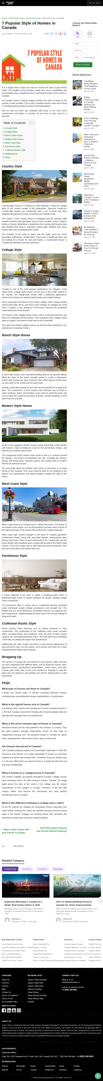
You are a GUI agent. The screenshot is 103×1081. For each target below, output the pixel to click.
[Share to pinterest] (60, 34)
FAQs (7, 157)
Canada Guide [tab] (10, 869)
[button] (78, 34)
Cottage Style (11, 132)
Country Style (11, 128)
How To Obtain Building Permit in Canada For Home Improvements (74, 903)
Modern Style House (14, 139)
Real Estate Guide (33, 18)
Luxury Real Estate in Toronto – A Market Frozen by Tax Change (91, 160)
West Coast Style (13, 143)
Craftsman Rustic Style (15, 150)
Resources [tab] (27, 869)
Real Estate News (16, 18)
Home (4, 18)
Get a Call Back (84, 65)
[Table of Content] (31, 123)
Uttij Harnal (15, 919)
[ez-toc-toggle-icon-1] (30, 123)
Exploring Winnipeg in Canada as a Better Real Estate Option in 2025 (23, 903)
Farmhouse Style (12, 146)
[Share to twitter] (52, 34)
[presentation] (98, 899)
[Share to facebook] (56, 34)
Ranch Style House (14, 135)
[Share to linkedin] (65, 34)
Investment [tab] (42, 869)
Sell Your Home (94, 3)
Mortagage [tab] (58, 869)
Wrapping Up (11, 154)
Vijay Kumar (18, 846)
